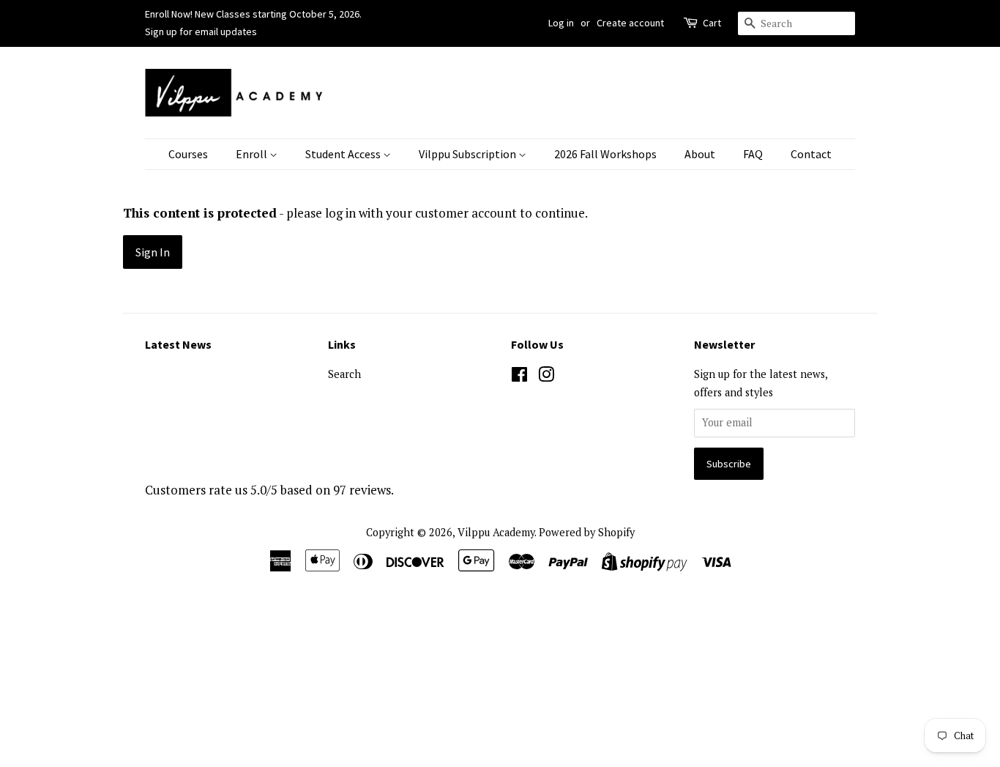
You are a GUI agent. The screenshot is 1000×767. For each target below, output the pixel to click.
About (699, 154)
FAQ (753, 154)
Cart (712, 22)
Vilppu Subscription (468, 154)
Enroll (252, 154)
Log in (561, 22)
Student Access (344, 154)
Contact (811, 154)
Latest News (178, 344)
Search (344, 374)
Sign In (152, 252)
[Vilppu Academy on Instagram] (546, 377)
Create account (630, 22)
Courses (188, 154)
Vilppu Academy (496, 532)
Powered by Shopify (587, 532)
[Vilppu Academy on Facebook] (519, 377)
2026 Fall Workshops (605, 154)
